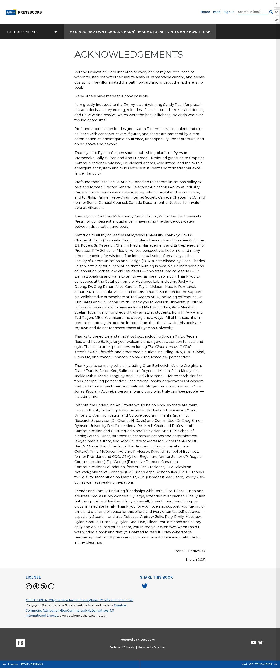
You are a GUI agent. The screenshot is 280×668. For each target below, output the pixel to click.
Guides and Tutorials (122, 647)
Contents (29, 32)
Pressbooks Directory (152, 647)
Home (205, 12)
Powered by (137, 639)
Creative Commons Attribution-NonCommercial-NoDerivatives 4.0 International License (76, 610)
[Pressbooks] (20, 644)
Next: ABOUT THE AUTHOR (257, 664)
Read (216, 12)
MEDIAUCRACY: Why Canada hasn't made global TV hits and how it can (140, 32)
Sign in (228, 12)
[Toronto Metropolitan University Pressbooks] (25, 12)
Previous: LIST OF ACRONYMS (25, 664)
